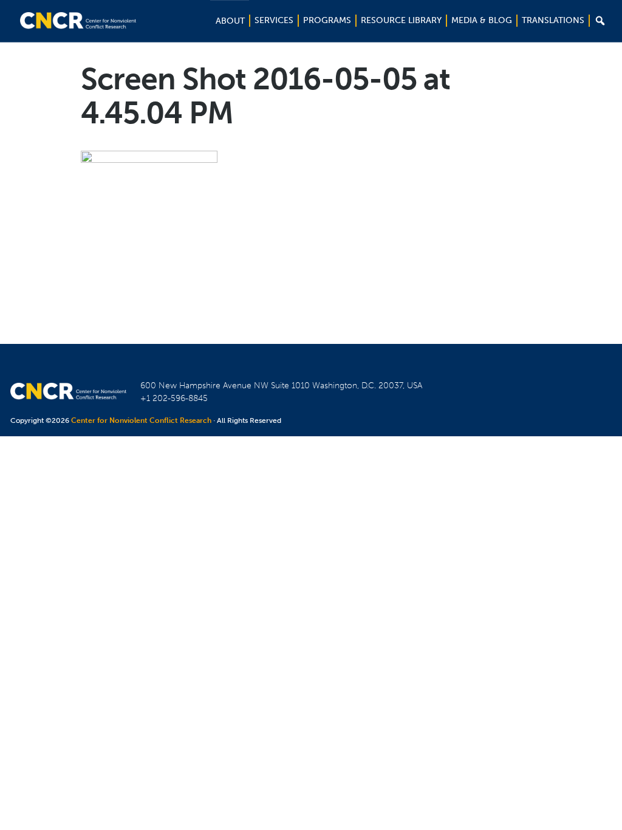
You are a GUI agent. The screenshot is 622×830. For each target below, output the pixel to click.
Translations (553, 20)
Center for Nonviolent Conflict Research (141, 420)
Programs (327, 20)
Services (274, 20)
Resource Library (401, 20)
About (230, 21)
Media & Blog (481, 20)
